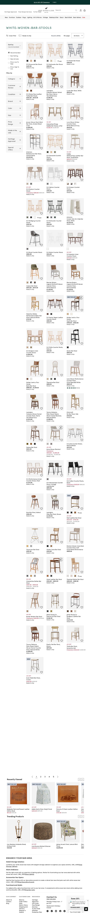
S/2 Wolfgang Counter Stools (33, 221)
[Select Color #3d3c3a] (48, 611)
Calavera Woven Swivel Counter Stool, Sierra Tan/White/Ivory (34, 415)
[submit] (76, 10)
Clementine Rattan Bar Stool (33, 582)
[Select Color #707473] (31, 184)
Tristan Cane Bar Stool (54, 549)
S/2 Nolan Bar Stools (73, 61)
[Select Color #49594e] (55, 217)
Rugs (24, 17)
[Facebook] (60, 911)
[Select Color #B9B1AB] (48, 444)
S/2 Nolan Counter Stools (55, 252)
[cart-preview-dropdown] (85, 10)
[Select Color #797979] (48, 184)
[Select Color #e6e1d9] (31, 379)
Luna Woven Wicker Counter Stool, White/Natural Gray (73, 124)
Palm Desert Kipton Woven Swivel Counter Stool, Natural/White (33, 648)
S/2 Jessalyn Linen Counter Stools (72, 255)
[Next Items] (58, 777)
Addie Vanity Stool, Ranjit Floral (42, 809)
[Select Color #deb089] (31, 61)
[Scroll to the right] (82, 779)
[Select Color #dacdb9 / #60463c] (68, 184)
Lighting (29, 17)
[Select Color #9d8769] (31, 347)
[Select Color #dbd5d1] (68, 576)
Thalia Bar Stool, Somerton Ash (72, 647)
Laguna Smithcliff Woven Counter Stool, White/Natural (55, 286)
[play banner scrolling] (55, 2)
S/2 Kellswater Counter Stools (54, 221)
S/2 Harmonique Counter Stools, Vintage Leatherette (55, 484)
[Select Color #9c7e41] (51, 611)
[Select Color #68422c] (31, 91)
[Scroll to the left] (79, 779)
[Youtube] (56, 911)
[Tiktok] (52, 911)
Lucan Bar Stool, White (74, 90)
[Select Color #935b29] (31, 444)
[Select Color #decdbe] (71, 576)
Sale (83, 17)
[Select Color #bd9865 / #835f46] (75, 576)
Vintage (45, 17)
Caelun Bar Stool (31, 286)
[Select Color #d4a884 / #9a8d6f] (27, 282)
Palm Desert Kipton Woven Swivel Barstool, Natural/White (54, 415)
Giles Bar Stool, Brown (54, 514)
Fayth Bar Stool (71, 321)
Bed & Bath (68, 17)
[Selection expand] (82, 35)
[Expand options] (20, 78)
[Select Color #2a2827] (35, 444)
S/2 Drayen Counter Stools (73, 188)
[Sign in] (81, 10)
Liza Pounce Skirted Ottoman (41, 846)
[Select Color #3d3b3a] (51, 576)
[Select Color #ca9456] (31, 576)
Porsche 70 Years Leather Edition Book (67, 810)
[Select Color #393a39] (51, 314)
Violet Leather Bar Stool (54, 579)
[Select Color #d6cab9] (75, 611)
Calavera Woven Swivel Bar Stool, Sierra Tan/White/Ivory (54, 94)
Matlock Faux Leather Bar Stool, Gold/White (75, 156)
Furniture (12, 17)
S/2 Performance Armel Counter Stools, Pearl (34, 480)
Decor (62, 17)
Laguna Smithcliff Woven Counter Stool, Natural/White (75, 286)
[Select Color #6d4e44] (48, 314)
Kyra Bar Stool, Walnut (33, 512)
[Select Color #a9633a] (48, 576)
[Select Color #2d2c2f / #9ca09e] (31, 282)
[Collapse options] (20, 45)
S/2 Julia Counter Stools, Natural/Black (74, 444)
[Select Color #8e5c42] (71, 611)
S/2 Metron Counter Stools (53, 188)
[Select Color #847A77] (51, 444)
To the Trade (37, 12)
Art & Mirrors (37, 17)
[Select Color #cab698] (51, 61)
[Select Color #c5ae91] (48, 379)
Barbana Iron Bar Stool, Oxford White (33, 154)
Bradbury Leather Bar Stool (74, 617)
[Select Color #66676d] (51, 217)
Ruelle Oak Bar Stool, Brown (53, 645)
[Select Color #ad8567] (27, 611)
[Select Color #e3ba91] (51, 152)
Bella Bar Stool (31, 386)
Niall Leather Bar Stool (74, 518)
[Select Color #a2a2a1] (31, 546)
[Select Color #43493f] (48, 217)
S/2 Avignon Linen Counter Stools (32, 351)
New (6, 17)
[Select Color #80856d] (55, 152)
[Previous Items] (32, 777)
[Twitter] (65, 911)
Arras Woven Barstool (54, 449)
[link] (14, 56)
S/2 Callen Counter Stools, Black (75, 482)
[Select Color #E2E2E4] (51, 184)
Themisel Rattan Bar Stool (75, 579)
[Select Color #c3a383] (27, 347)
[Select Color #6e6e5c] (27, 217)
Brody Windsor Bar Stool (34, 616)
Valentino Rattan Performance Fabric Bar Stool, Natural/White (34, 315)
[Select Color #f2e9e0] (71, 314)
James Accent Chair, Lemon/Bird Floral (66, 845)
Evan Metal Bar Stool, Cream (33, 678)
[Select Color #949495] (35, 576)
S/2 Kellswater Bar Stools (55, 64)
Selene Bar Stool (31, 447)
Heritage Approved (10, 12)
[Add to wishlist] (41, 57)
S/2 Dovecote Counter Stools (54, 156)
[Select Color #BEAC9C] (27, 184)
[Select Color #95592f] (75, 512)
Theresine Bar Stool (53, 382)
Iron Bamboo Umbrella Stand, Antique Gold (16, 845)
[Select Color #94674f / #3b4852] (35, 282)
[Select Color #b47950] (27, 91)
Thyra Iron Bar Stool (32, 549)
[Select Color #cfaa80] (68, 314)
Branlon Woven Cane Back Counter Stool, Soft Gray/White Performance (75, 547)
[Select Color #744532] (27, 379)
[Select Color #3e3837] (68, 512)
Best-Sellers (77, 17)
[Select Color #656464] (27, 576)
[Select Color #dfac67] (27, 546)
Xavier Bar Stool (72, 351)
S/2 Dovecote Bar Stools (34, 64)
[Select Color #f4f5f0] (55, 61)
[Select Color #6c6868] (35, 61)
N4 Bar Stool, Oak (72, 414)
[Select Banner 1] (54, 2)
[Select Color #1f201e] (48, 546)
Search (58, 10)
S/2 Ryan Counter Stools (34, 252)
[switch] (20, 35)
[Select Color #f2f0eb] (68, 249)
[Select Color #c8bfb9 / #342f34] (71, 184)
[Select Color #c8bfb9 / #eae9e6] (75, 184)
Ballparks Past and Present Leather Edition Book (18, 810)
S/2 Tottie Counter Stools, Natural (55, 348)
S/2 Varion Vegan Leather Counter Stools (55, 318)
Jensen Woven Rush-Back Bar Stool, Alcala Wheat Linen (34, 124)
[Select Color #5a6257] (51, 379)
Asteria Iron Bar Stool (53, 616)
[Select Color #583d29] (68, 611)
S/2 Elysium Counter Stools (33, 190)
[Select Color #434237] (48, 152)
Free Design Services (25, 12)
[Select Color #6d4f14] (27, 444)
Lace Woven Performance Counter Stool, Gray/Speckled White (75, 380)
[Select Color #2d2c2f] (27, 61)
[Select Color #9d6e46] (51, 546)
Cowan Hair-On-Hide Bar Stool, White (75, 220)
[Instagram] (48, 911)
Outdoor (18, 17)
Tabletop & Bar (54, 17)
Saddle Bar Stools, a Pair (54, 126)
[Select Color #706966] (48, 479)
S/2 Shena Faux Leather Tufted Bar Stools (34, 95)
